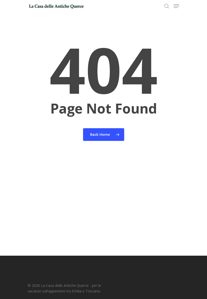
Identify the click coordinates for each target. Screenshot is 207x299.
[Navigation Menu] (176, 6)
